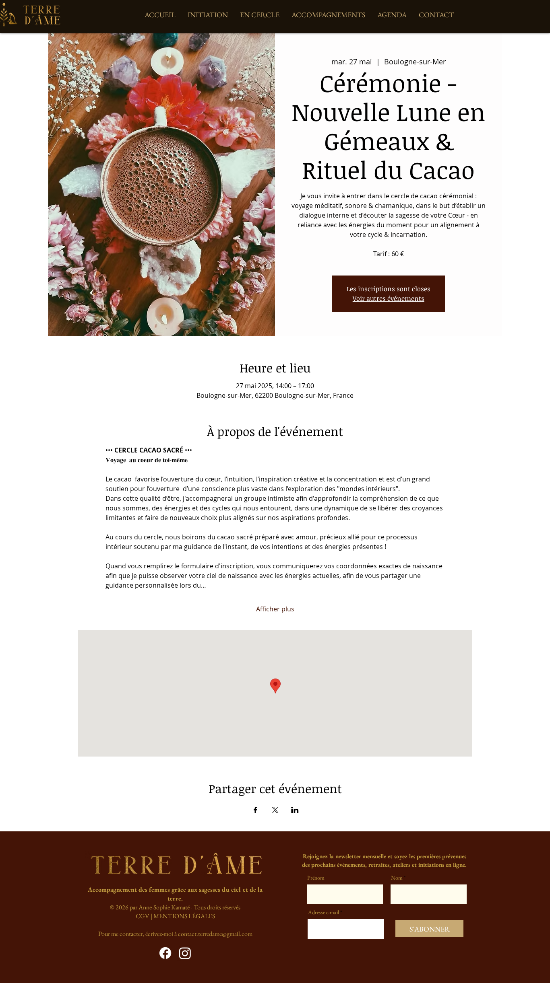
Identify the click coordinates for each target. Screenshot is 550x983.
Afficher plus (275, 609)
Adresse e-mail (323, 912)
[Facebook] (165, 953)
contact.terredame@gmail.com (215, 934)
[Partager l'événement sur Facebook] (255, 810)
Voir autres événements (388, 298)
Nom (397, 877)
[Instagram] (185, 953)
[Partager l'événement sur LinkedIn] (295, 810)
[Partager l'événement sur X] (275, 810)
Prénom (316, 877)
